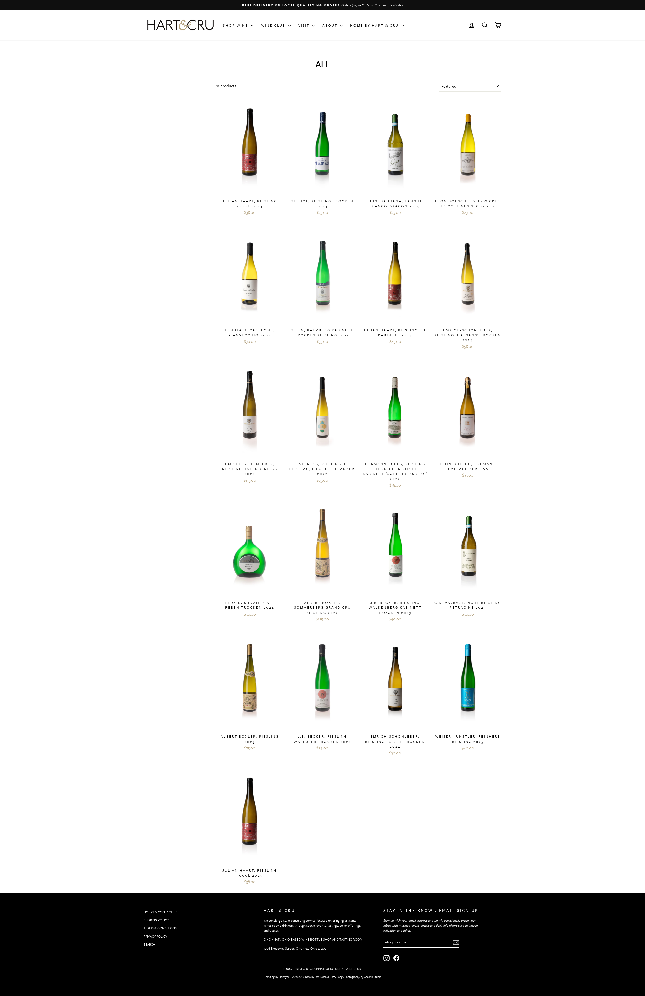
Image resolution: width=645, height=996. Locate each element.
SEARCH (149, 944)
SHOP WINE (236, 25)
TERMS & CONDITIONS (160, 928)
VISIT (304, 25)
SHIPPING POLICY (156, 920)
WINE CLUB (274, 25)
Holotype (284, 977)
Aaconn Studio (372, 977)
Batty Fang (336, 977)
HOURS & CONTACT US (160, 912)
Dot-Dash (321, 977)
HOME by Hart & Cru (375, 25)
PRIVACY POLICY (155, 936)
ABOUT (330, 25)
